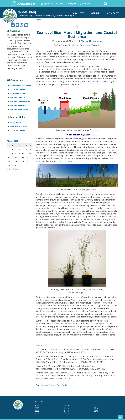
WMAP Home (15, 122)
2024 (37, 405)
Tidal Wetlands (63, 385)
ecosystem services (64, 161)
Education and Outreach (20, 85)
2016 (96, 408)
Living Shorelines (17, 89)
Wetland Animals (17, 97)
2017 (66, 413)
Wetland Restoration (91, 41)
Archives (78, 13)
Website (96, 13)
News (61, 3)
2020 (66, 405)
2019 (66, 408)
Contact (86, 3)
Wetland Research (18, 105)
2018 (66, 411)
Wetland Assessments (20, 101)
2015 (96, 411)
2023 (37, 408)
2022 (37, 411)
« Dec (9, 169)
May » (16, 169)
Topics (72, 3)
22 (12, 161)
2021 (37, 413)
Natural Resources (18, 93)
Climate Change (48, 385)
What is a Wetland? (18, 126)
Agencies (48, 3)
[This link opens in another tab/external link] (13, 3)
